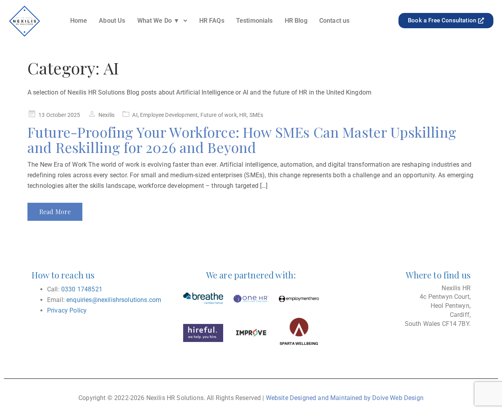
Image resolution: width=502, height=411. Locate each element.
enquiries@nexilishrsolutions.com (113, 300)
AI (134, 115)
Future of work (218, 115)
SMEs (256, 115)
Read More (55, 211)
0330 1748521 (81, 289)
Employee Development (169, 115)
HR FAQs (211, 20)
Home (78, 20)
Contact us (334, 20)
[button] (162, 21)
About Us (112, 20)
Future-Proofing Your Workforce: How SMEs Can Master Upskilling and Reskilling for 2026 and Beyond (241, 139)
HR (243, 115)
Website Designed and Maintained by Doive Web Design (345, 398)
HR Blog (296, 20)
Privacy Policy (67, 310)
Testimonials (254, 20)
